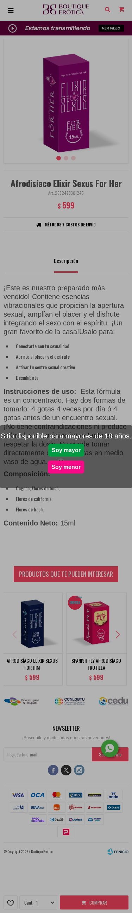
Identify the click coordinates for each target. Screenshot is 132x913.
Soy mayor (66, 450)
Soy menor (66, 467)
